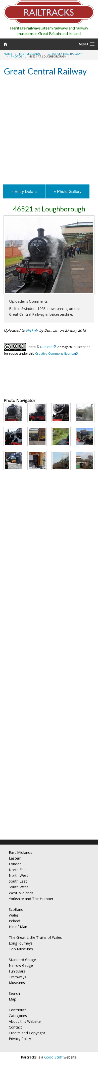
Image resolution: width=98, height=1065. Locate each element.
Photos (16, 56)
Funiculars (17, 971)
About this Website (25, 1021)
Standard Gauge (22, 959)
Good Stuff (53, 1057)
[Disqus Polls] (49, 644)
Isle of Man (18, 926)
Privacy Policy (20, 1038)
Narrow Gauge (21, 965)
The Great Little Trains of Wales (35, 937)
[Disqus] (49, 769)
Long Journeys (20, 943)
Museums (17, 982)
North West (18, 875)
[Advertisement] (49, 130)
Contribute (18, 1010)
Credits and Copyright (27, 1033)
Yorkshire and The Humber (31, 898)
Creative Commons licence (55, 353)
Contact (15, 1027)
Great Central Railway (64, 53)
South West (18, 887)
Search (14, 993)
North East (18, 869)
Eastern (15, 858)
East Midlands (29, 53)
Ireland (14, 921)
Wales (14, 915)
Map (12, 999)
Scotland (16, 909)
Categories (18, 1015)
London (15, 864)
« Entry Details (24, 191)
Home (8, 53)
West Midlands (21, 893)
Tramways (17, 977)
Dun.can (46, 346)
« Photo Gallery (67, 191)
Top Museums (21, 949)
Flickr (30, 330)
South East (18, 881)
